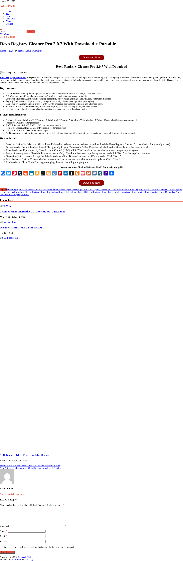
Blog (8, 13)
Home (8, 11)
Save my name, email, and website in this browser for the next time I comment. (38, 547)
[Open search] (1, 29)
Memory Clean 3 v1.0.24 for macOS (21, 227)
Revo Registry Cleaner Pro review (102, 192)
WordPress (16, 559)
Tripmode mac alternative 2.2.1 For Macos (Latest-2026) (33, 211)
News (8, 16)
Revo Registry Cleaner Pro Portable (42, 192)
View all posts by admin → (12, 494)
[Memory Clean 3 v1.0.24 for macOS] (8, 222)
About (8, 21)
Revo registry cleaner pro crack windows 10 (150, 189)
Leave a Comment (33, 51)
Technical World (7, 6)
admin (21, 51)
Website (3, 541)
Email (3, 536)
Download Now (91, 57)
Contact (9, 24)
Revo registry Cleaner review (131, 192)
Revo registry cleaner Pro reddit (72, 192)
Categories (10, 18)
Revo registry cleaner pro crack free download (109, 189)
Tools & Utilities (7, 37)
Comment (5, 526)
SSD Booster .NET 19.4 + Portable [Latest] (25, 454)
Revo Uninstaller (152, 192)
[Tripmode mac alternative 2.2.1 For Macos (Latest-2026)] (5, 206)
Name (3, 531)
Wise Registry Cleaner (19, 194)
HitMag (29, 559)
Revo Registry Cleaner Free (19, 189)
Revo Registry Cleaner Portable (46, 189)
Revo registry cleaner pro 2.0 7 (74, 189)
